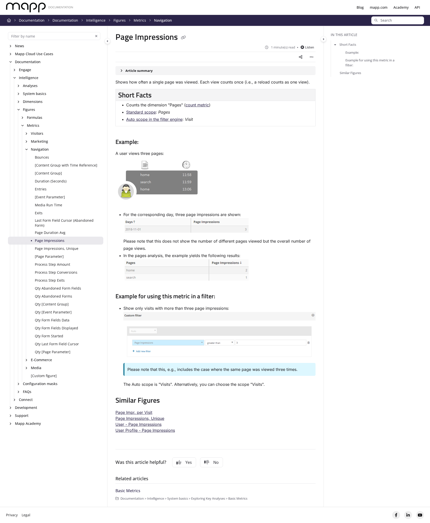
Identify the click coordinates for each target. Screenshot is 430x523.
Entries (41, 189)
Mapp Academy (28, 423)
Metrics (140, 20)
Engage (25, 69)
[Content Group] (48, 173)
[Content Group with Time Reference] (66, 165)
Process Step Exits (50, 280)
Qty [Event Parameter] (53, 312)
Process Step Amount (52, 264)
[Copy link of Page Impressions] (183, 38)
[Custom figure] (44, 375)
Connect (26, 399)
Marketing (39, 141)
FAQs (27, 391)
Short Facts (347, 44)
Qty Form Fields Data (52, 320)
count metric (197, 104)
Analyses (30, 85)
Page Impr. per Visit (133, 412)
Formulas (34, 117)
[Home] (39, 7)
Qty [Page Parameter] (52, 351)
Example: (352, 52)
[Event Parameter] (50, 197)
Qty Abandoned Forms (53, 296)
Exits (39, 213)
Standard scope (141, 112)
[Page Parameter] (49, 256)
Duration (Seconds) (50, 181)
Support (21, 415)
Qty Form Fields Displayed (56, 328)
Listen (309, 47)
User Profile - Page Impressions (145, 430)
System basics (34, 93)
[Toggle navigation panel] (107, 41)
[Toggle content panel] (323, 39)
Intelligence (96, 20)
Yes (188, 462)
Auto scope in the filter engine (154, 119)
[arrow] (335, 44)
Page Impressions (49, 240)
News (19, 46)
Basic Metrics (127, 490)
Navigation (163, 20)
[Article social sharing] (301, 57)
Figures (119, 20)
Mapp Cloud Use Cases (34, 53)
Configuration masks (40, 383)
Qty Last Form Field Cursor (57, 344)
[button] (397, 20)
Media (36, 367)
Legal (26, 515)
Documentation (32, 20)
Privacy (12, 515)
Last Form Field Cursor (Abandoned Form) (64, 223)
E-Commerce (41, 359)
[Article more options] (312, 57)
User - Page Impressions (138, 424)
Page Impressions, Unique (56, 248)
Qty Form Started (49, 336)
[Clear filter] (96, 36)
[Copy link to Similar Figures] (168, 401)
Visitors (37, 133)
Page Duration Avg (50, 232)
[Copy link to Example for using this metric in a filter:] (223, 297)
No (216, 462)
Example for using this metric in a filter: (369, 62)
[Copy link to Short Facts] (159, 96)
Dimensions (33, 101)
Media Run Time (48, 205)
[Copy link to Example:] (147, 142)
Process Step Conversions (56, 272)
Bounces (42, 157)
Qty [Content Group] (52, 304)
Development (26, 407)
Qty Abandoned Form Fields (58, 288)
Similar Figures (350, 73)
